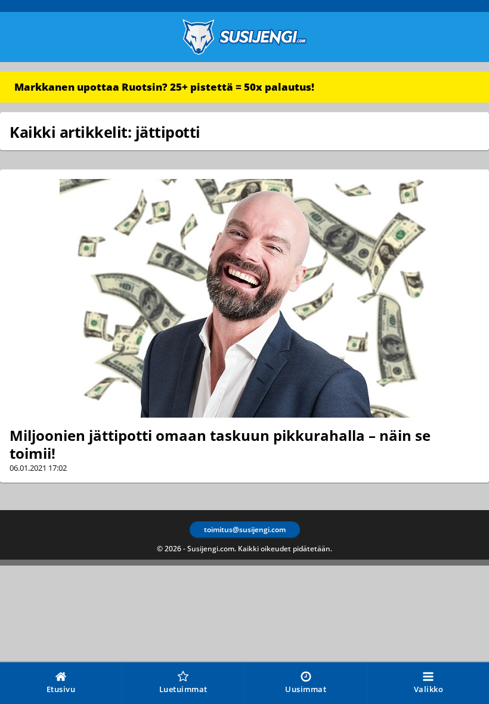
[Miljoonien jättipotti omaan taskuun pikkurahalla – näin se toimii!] (244, 298)
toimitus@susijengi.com (245, 529)
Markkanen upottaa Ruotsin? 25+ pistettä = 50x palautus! (164, 87)
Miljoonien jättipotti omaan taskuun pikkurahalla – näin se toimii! (220, 444)
